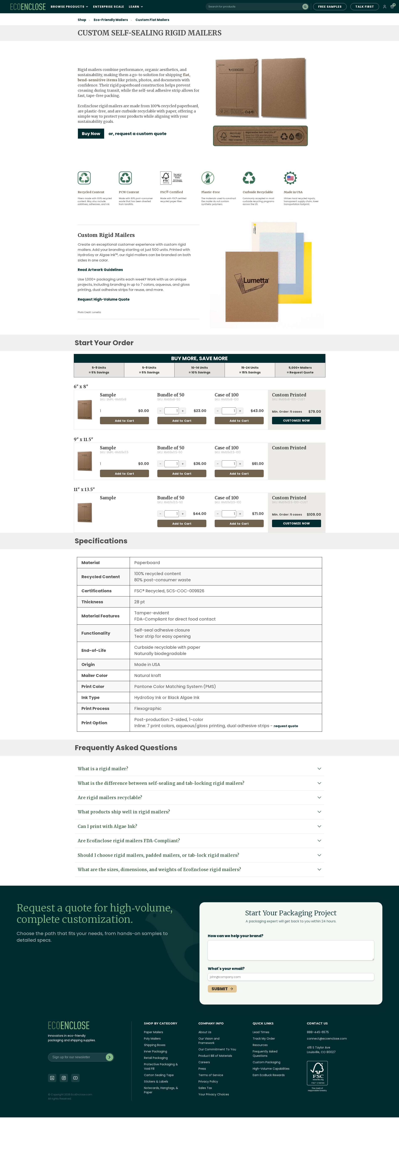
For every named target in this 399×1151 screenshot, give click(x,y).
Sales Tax (205, 1088)
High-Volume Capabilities (271, 1069)
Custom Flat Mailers (152, 20)
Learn (134, 6)
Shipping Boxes (154, 1045)
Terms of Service (210, 1075)
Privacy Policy (208, 1081)
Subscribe (109, 1057)
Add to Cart (124, 421)
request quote (286, 726)
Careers (204, 1062)
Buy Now (91, 134)
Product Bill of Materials (215, 1056)
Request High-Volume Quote (103, 299)
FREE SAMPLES (330, 7)
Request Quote (301, 372)
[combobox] (257, 6)
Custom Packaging (266, 1062)
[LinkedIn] (52, 1078)
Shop (82, 20)
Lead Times (261, 1032)
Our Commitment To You (217, 1049)
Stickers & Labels (156, 1081)
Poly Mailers (152, 1038)
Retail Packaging (156, 1058)
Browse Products (68, 6)
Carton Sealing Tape (159, 1075)
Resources (260, 1045)
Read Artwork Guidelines (100, 269)
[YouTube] (75, 1078)
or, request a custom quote (137, 134)
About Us (204, 1032)
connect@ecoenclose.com (327, 1038)
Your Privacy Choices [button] (213, 1094)
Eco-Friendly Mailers (111, 20)
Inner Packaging (155, 1051)
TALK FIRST (364, 7)
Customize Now (296, 420)
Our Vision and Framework (208, 1040)
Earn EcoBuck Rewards (269, 1075)
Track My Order (264, 1038)
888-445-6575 (318, 1032)
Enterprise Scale (108, 6)
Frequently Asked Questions (265, 1053)
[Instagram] (64, 1078)
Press (202, 1069)
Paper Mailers (153, 1032)
